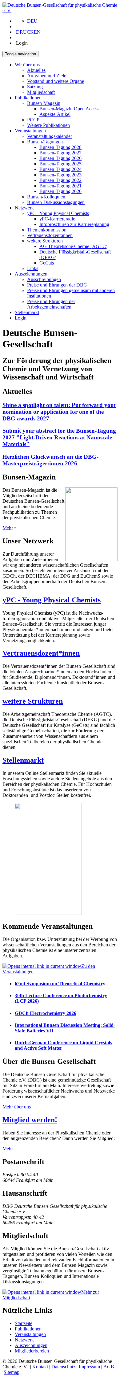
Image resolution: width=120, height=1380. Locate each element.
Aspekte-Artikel (54, 114)
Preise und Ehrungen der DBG (57, 284)
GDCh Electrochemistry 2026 (45, 1013)
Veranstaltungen (30, 130)
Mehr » (9, 528)
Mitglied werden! (29, 1120)
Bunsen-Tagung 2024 (60, 169)
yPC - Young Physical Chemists (58, 213)
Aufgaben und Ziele (46, 75)
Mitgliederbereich (32, 1350)
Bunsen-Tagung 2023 (60, 174)
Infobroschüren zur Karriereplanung (74, 224)
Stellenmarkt (27, 312)
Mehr (7, 1148)
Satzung (35, 86)
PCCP (33, 119)
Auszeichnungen (31, 273)
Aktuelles (36, 70)
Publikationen (28, 97)
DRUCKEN (28, 32)
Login (20, 317)
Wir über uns (27, 64)
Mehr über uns (16, 1106)
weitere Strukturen (45, 240)
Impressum (89, 1366)
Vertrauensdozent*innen (41, 653)
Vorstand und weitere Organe (55, 81)
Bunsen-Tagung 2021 (60, 185)
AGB (108, 1366)
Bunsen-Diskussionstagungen (56, 202)
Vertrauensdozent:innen (50, 235)
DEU (32, 21)
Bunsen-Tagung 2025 (60, 163)
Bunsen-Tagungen (45, 141)
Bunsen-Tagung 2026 (60, 158)
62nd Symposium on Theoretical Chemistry (60, 983)
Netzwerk (24, 207)
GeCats (46, 262)
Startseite (23, 1323)
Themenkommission (46, 229)
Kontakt (40, 1366)
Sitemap (11, 1372)
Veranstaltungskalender (49, 136)
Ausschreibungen (44, 279)
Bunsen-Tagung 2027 (60, 152)
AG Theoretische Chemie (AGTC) (73, 246)
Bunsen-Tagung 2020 (60, 191)
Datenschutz (63, 1366)
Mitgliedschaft (41, 92)
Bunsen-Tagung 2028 (60, 147)
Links (32, 268)
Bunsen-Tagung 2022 (60, 180)
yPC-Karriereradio (57, 218)
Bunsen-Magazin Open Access (69, 108)
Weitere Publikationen (48, 125)
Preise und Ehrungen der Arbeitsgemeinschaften (51, 304)
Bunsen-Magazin (43, 103)
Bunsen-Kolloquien (46, 196)
